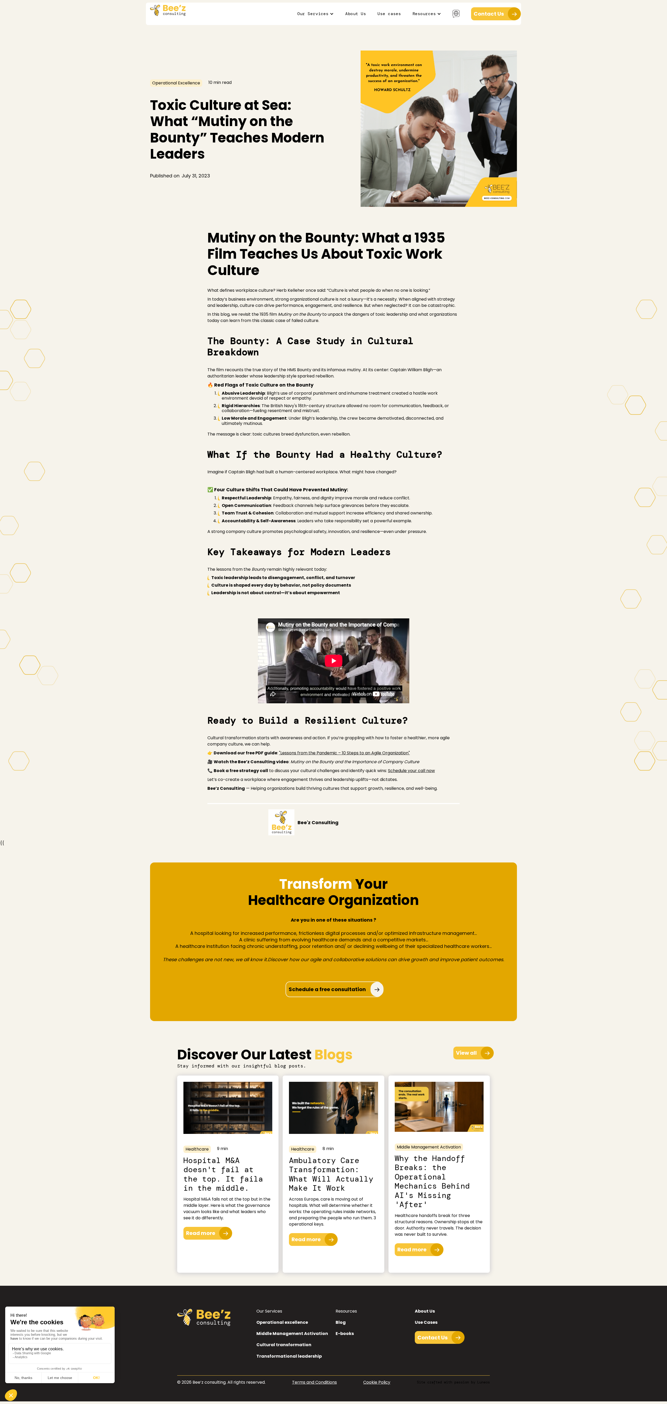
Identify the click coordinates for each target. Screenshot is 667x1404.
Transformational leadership (289, 1356)
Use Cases (426, 1322)
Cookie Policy (376, 1382)
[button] (315, 13)
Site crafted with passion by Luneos (453, 1382)
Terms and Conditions (314, 1382)
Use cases (389, 13)
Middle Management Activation (292, 1333)
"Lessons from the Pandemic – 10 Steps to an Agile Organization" (344, 753)
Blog (341, 1322)
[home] (168, 10)
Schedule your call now (411, 771)
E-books (345, 1333)
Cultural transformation (283, 1344)
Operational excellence (282, 1322)
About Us (355, 13)
